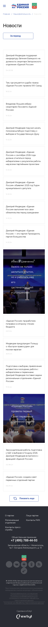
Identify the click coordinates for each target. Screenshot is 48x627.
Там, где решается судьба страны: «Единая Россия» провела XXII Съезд (24, 84)
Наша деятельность (22, 14)
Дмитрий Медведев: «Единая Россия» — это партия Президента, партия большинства (23, 233)
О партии (9, 515)
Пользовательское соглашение (24, 594)
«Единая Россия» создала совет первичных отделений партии (21, 478)
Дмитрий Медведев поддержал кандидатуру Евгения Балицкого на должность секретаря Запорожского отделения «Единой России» (23, 60)
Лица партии (32, 515)
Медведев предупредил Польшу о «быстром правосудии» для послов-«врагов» (22, 346)
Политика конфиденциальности (24, 596)
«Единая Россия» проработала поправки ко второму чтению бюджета (20, 324)
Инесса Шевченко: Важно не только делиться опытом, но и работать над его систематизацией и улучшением (22, 277)
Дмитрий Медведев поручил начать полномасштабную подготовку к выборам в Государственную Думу (23, 131)
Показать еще (26, 498)
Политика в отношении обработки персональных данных (24, 599)
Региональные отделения (12, 521)
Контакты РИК (33, 520)
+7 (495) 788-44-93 (24, 540)
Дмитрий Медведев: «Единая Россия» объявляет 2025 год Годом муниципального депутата (22, 185)
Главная (6, 14)
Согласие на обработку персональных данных (24, 603)
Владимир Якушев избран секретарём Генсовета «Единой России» (21, 107)
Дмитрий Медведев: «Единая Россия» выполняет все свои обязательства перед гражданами (22, 209)
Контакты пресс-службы (13, 528)
